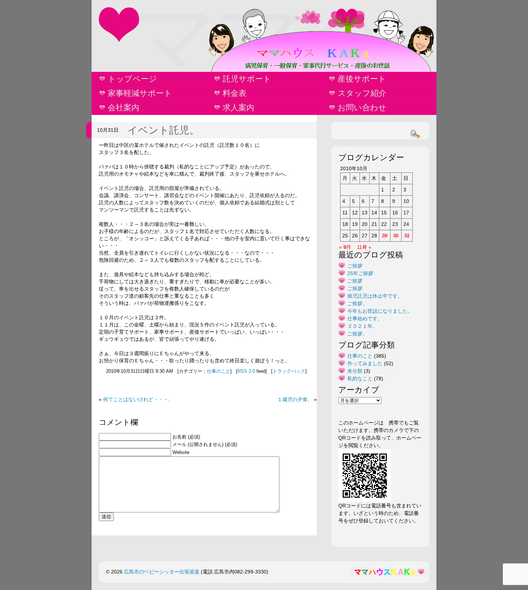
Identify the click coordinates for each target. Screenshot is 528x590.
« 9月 (345, 247)
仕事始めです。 (365, 318)
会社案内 (123, 107)
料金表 (234, 93)
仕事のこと (218, 371)
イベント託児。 (163, 130)
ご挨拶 (354, 266)
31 (407, 235)
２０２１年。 (362, 326)
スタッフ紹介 (362, 93)
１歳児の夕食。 (294, 399)
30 (396, 235)
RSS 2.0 (246, 371)
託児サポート (247, 78)
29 (385, 235)
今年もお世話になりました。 (380, 311)
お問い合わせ (362, 107)
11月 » (364, 247)
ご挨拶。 (357, 303)
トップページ (132, 78)
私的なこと (359, 378)
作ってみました (365, 363)
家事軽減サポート (140, 93)
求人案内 (238, 107)
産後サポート (362, 78)
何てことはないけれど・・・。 (138, 399)
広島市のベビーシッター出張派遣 (161, 572)
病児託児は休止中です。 (375, 296)
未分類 (354, 371)
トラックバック (289, 371)
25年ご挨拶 (360, 273)
